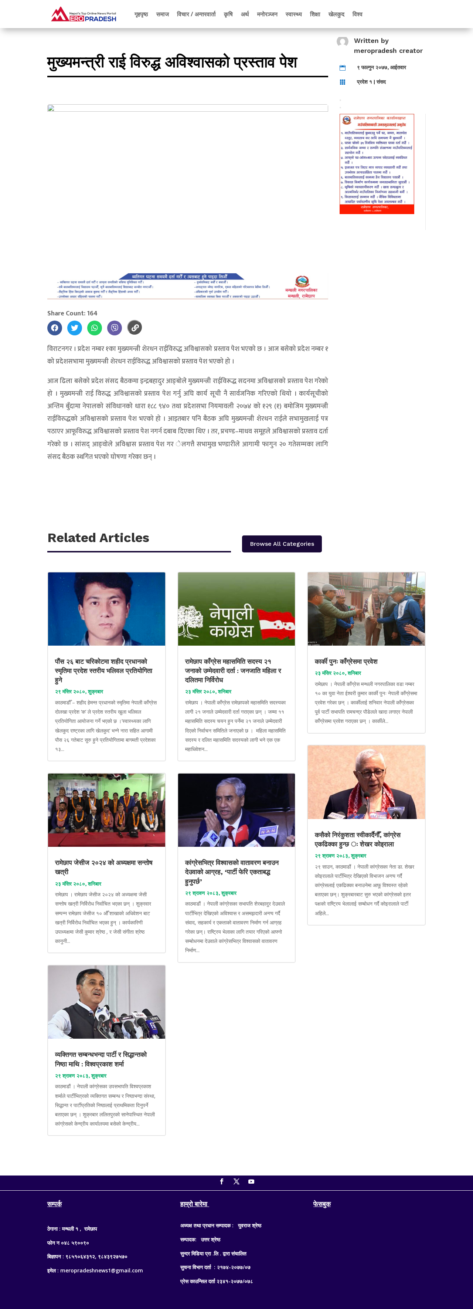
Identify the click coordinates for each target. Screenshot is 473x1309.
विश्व (358, 14)
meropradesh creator (388, 50)
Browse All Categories (282, 543)
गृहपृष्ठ (141, 14)
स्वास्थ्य (294, 14)
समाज (162, 14)
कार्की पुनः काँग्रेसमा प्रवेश (347, 661)
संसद (381, 82)
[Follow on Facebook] (222, 1181)
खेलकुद (336, 14)
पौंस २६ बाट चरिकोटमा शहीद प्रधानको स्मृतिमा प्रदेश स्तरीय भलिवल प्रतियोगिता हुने (103, 670)
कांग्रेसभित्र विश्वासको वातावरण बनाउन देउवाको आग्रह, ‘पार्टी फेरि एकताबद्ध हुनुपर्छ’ (232, 872)
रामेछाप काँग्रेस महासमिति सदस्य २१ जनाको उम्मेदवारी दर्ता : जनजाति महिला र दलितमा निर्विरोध (233, 670)
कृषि (228, 14)
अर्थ (245, 14)
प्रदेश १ (364, 82)
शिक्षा (315, 14)
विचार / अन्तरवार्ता (196, 14)
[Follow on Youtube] (251, 1181)
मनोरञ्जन (267, 14)
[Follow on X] (236, 1181)
